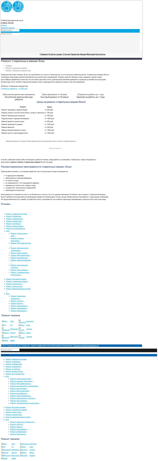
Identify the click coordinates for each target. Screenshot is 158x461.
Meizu (28, 333)
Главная (9, 66)
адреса (4, 25)
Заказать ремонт (55, 148)
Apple (12, 340)
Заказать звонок (8, 28)
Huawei (29, 337)
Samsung (30, 321)
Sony (28, 325)
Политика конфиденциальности (86, 346)
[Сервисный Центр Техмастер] (12, 12)
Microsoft (14, 337)
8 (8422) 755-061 (7, 23)
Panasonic (14, 329)
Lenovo (29, 329)
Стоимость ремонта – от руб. (14, 89)
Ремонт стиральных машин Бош (18, 70)
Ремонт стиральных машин (16, 68)
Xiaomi (12, 333)
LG (11, 325)
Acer (12, 321)
